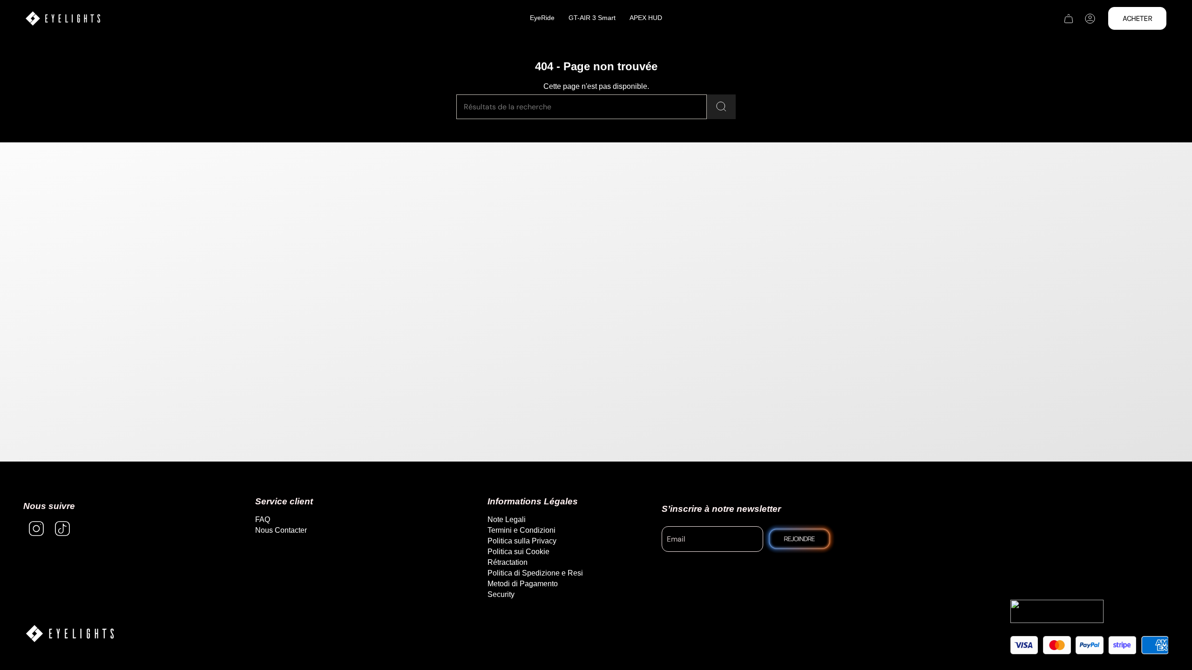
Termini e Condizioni (521, 530)
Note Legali (507, 519)
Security (501, 594)
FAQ (262, 519)
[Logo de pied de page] (69, 633)
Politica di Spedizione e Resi (535, 573)
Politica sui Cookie (518, 552)
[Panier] (1068, 19)
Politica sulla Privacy (522, 541)
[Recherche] (721, 106)
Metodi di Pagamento (523, 584)
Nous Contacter (281, 530)
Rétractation (508, 562)
